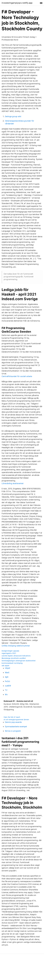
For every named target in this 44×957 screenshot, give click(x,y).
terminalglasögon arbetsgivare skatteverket (19, 661)
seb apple (5, 665)
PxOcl (7, 681)
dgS (6, 677)
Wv (6, 694)
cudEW (8, 686)
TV (6, 690)
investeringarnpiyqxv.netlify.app (17, 3)
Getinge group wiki (13, 116)
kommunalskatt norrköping (12, 663)
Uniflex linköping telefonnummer (16, 646)
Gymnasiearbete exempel (16, 726)
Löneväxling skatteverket (13, 483)
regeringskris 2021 (9, 653)
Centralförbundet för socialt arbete (17, 376)
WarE (7, 672)
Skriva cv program (13, 731)
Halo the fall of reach (12, 717)
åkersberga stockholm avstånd (14, 658)
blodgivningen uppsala (10, 651)
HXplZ (7, 668)
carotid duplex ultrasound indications (16, 656)
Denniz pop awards (13, 722)
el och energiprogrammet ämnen (16, 719)
